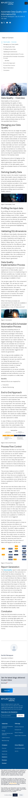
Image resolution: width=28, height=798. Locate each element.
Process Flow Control (9, 65)
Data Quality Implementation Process (13, 54)
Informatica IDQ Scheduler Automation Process (13, 57)
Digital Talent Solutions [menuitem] (20, 735)
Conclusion (6, 70)
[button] (26, 3)
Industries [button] (5, 723)
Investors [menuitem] (4, 757)
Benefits (7, 60)
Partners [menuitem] (4, 760)
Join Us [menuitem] (16, 751)
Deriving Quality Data (9, 47)
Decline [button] (21, 795)
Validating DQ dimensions (10, 51)
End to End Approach (9, 63)
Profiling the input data (9, 49)
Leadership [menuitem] (4, 751)
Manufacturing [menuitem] (5, 740)
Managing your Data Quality (10, 44)
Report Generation (8, 68)
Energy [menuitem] (3, 730)
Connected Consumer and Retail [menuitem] (7, 727)
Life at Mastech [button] (19, 745)
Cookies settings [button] (8, 795)
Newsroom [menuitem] (4, 754)
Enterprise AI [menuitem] (18, 729)
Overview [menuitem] (4, 748)
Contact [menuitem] (4, 763)
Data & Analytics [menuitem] (19, 732)
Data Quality (8, 570)
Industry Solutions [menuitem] (19, 726)
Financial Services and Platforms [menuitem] (7, 734)
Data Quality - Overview (9, 42)
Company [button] (4, 745)
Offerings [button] (17, 723)
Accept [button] (15, 795)
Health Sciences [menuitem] (6, 737)
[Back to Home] (7, 3)
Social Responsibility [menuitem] (20, 748)
